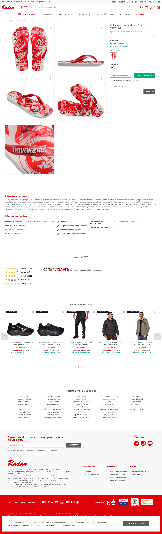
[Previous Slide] (4, 336)
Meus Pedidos (140, 2)
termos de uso (35, 450)
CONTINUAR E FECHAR (136, 524)
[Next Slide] (157, 336)
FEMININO (23, 21)
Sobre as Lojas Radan (121, 2)
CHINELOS (32, 21)
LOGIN (50, 270)
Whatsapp (153, 2)
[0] (157, 7)
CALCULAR (149, 91)
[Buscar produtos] (130, 7)
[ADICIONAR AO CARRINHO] (144, 75)
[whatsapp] (154, 35)
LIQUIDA (140, 14)
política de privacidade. (49, 450)
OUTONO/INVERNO (105, 14)
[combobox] (84, 7)
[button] (142, 7)
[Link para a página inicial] (7, 21)
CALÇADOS (14, 21)
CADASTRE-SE (62, 270)
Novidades (125, 14)
